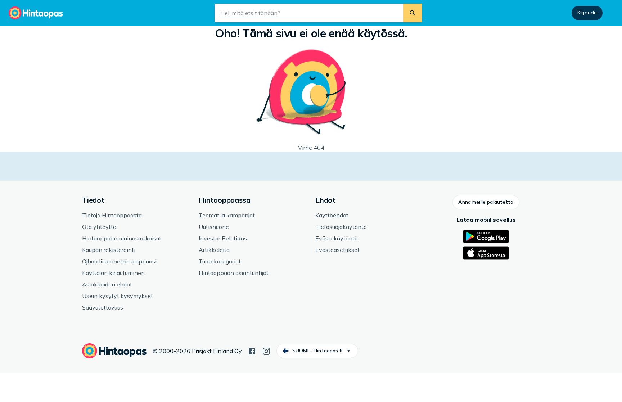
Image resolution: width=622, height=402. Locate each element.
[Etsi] (412, 13)
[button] (485, 202)
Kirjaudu (587, 12)
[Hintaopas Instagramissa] (266, 350)
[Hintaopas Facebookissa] (252, 350)
